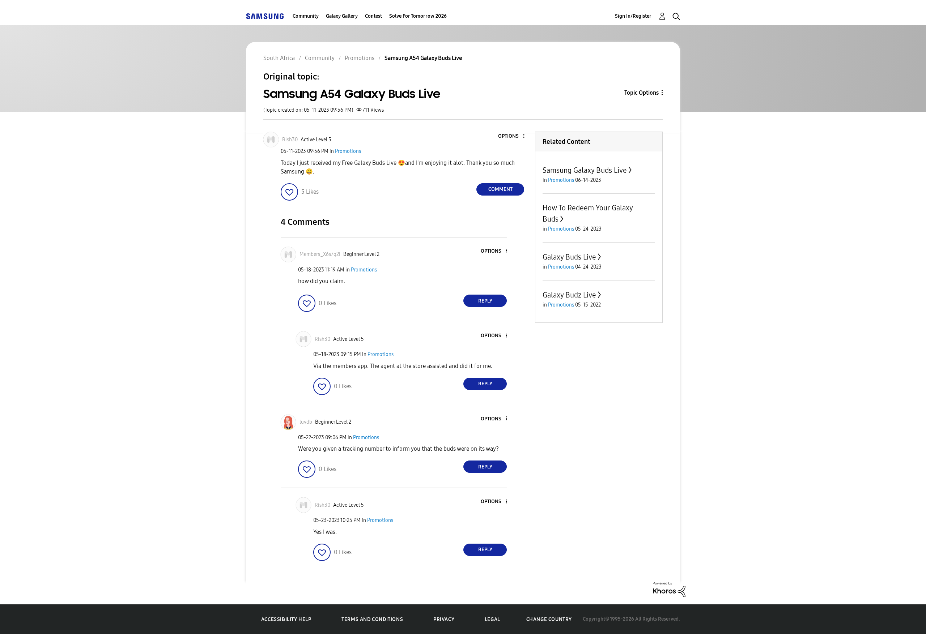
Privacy (443, 619)
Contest (373, 16)
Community (306, 16)
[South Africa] (265, 16)
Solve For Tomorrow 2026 (418, 16)
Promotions (348, 151)
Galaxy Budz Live (569, 295)
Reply (485, 301)
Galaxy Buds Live (569, 257)
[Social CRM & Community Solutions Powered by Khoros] (669, 589)
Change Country (549, 619)
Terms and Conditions (372, 619)
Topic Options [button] (641, 92)
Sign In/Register (633, 16)
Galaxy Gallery (342, 16)
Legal (492, 619)
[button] (511, 136)
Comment (500, 189)
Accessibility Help (286, 619)
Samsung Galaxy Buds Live (585, 170)
